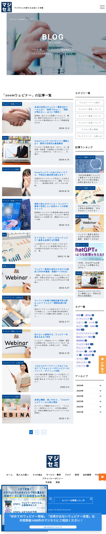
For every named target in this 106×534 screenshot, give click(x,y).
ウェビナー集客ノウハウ (89, 116)
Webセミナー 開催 (85, 337)
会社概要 (87, 475)
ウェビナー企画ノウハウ (89, 123)
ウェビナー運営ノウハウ (89, 109)
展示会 (89, 315)
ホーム (9, 475)
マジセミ (82, 359)
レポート (81, 322)
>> (44, 432)
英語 (58, 482)
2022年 (80, 407)
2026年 (80, 385)
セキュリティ (83, 362)
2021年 (80, 412)
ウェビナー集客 (85, 344)
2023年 (80, 401)
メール (93, 322)
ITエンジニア (83, 348)
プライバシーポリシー (52, 478)
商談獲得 (81, 341)
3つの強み (38, 475)
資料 (92, 351)
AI (79, 355)
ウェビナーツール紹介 (89, 102)
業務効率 (89, 355)
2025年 (80, 391)
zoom (93, 326)
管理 (79, 315)
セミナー (82, 326)
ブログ (68, 475)
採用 (77, 475)
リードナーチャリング (87, 333)
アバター (81, 351)
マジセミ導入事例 (89, 129)
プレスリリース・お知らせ (89, 136)
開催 (80, 330)
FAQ (97, 475)
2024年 (80, 396)
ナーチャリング (84, 319)
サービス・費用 (53, 475)
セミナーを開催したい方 (73, 500)
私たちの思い (23, 475)
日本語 (49, 482)
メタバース (82, 366)
